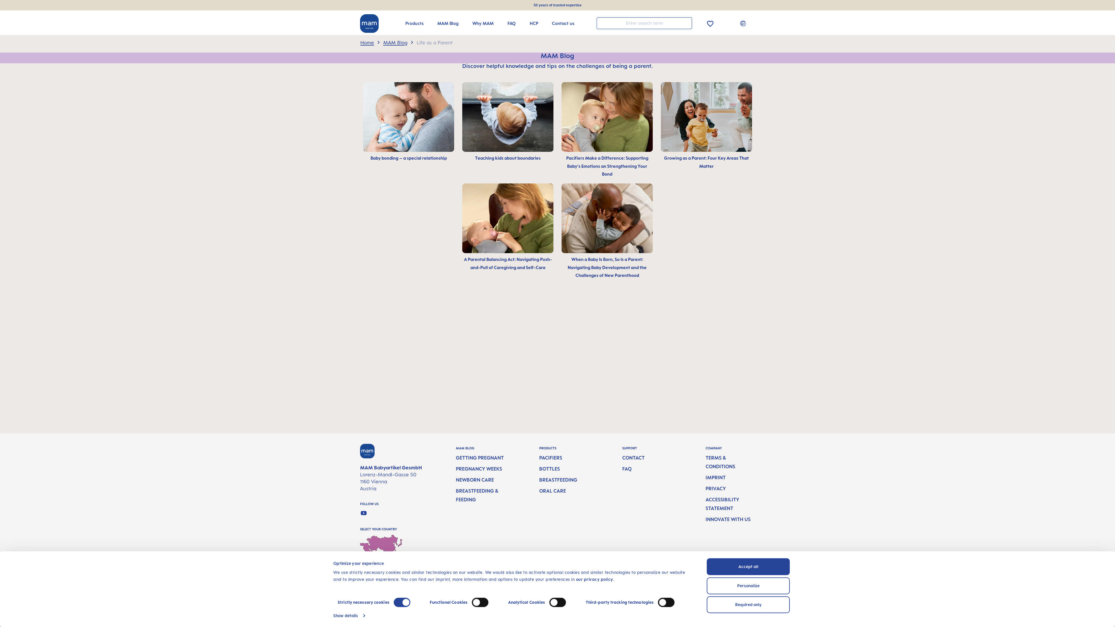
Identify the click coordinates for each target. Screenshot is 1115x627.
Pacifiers (550, 458)
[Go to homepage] (369, 23)
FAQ (627, 469)
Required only (748, 604)
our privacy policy (594, 579)
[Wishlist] (710, 23)
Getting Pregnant (480, 458)
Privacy (716, 488)
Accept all (748, 566)
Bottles (549, 469)
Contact (633, 458)
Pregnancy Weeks (479, 469)
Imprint (716, 477)
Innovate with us (728, 519)
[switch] (480, 602)
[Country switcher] (744, 23)
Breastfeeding (558, 480)
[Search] (686, 22)
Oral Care (552, 491)
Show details (345, 615)
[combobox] (644, 23)
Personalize (748, 585)
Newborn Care (475, 480)
